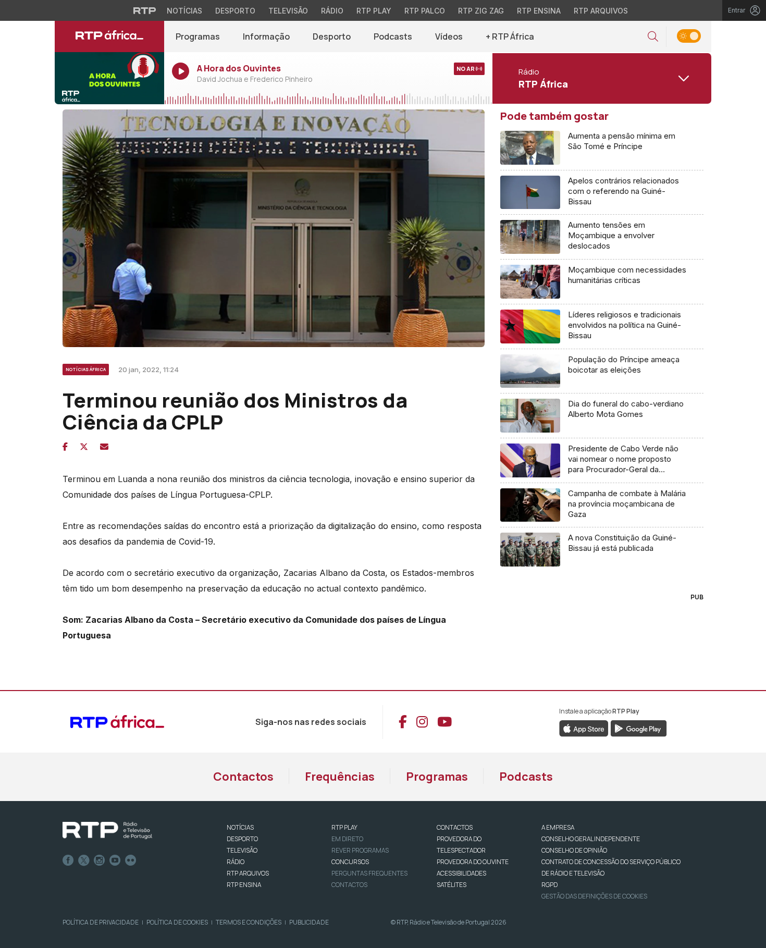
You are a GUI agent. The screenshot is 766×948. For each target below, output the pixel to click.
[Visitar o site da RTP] (144, 10)
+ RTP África (510, 36)
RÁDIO (235, 861)
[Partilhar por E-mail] (104, 446)
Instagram (99, 860)
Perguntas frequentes (369, 873)
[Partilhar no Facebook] (65, 446)
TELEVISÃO (242, 850)
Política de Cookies (177, 922)
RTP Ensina (539, 10)
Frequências (340, 776)
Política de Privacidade (101, 922)
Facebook (68, 860)
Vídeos (449, 36)
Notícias (184, 10)
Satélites (451, 884)
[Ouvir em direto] (109, 78)
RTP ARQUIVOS (248, 873)
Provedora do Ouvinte (473, 861)
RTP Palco (424, 10)
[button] (653, 37)
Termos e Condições (248, 922)
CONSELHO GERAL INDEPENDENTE (590, 838)
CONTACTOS (455, 827)
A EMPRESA (557, 827)
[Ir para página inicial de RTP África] (109, 36)
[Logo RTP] (107, 831)
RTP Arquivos (601, 10)
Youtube (115, 860)
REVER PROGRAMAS (360, 850)
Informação (266, 36)
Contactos (243, 776)
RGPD (549, 884)
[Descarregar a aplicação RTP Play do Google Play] (638, 727)
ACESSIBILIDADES (461, 873)
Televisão (288, 10)
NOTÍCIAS (240, 827)
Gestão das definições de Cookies (594, 896)
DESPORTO (242, 838)
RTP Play (373, 10)
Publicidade (309, 922)
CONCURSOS (350, 861)
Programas (198, 36)
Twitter (84, 860)
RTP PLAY (344, 827)
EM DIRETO (347, 838)
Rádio (332, 10)
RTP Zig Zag (481, 10)
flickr (131, 860)
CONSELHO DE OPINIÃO (574, 850)
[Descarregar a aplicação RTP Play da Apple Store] (584, 727)
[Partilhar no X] (84, 446)
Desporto (235, 10)
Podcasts (393, 36)
